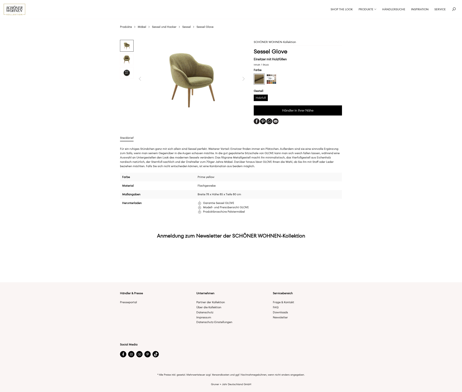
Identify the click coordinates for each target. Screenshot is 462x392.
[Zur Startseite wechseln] (14, 9)
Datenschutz (204, 312)
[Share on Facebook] (257, 121)
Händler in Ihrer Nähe (297, 110)
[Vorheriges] (140, 79)
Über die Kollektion (208, 307)
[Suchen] (453, 9)
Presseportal (128, 302)
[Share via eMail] (275, 121)
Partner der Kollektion (210, 302)
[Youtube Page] (139, 354)
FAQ (275, 307)
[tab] (127, 137)
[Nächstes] (243, 79)
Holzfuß (261, 98)
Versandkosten (220, 374)
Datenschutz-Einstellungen (214, 322)
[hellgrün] (259, 79)
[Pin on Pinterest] (263, 121)
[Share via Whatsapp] (269, 121)
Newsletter (280, 317)
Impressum (203, 317)
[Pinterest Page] (147, 354)
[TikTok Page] (155, 354)
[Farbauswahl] (271, 79)
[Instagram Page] (131, 354)
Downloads (280, 312)
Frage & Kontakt (283, 302)
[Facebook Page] (123, 354)
